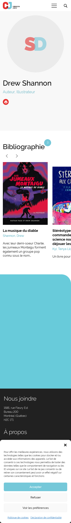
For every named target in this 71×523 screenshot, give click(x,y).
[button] (65, 445)
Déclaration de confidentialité (46, 517)
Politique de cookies (18, 517)
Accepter (35, 487)
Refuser (35, 497)
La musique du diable (20, 231)
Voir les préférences (36, 508)
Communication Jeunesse (11, 5)
